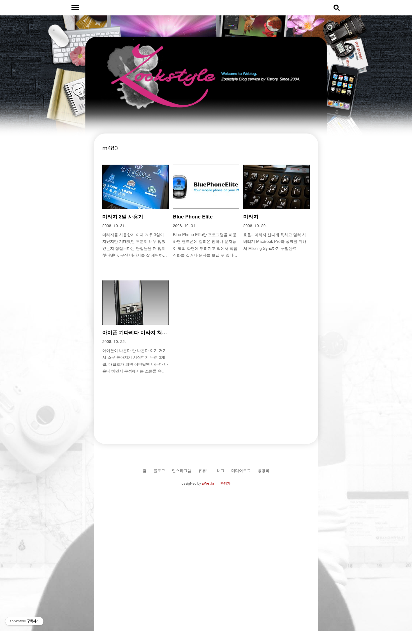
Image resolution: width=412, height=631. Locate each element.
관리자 (225, 483)
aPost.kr (208, 483)
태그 (220, 470)
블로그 (159, 470)
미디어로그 (241, 470)
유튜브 (204, 470)
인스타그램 (181, 470)
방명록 (263, 470)
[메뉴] (75, 7)
